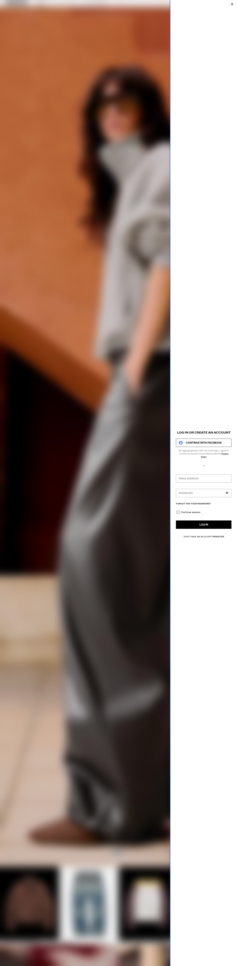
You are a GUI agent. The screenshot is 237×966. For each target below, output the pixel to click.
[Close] (232, 4)
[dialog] (203, 483)
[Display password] (227, 493)
